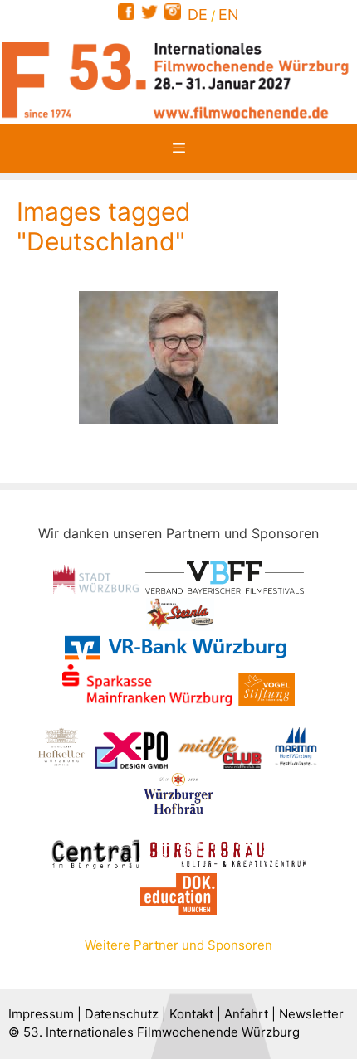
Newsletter (311, 1014)
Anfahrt (246, 1014)
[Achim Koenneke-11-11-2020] (178, 357)
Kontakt (191, 1014)
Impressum (41, 1014)
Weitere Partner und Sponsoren (178, 945)
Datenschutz (122, 1014)
